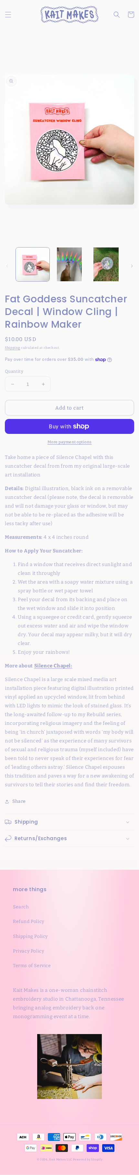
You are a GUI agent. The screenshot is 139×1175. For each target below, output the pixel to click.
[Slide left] (7, 266)
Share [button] (19, 801)
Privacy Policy (28, 951)
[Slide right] (132, 266)
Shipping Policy (30, 936)
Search (21, 907)
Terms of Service (32, 965)
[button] (8, 14)
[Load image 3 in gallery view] (106, 264)
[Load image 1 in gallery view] (32, 264)
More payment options (70, 442)
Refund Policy (28, 921)
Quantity (14, 371)
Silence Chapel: (53, 666)
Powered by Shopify (87, 1159)
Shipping (12, 348)
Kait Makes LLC (60, 1159)
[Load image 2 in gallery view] (69, 264)
